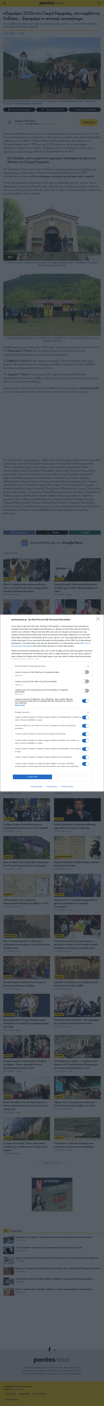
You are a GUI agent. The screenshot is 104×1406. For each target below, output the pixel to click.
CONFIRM (32, 777)
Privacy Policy (67, 786)
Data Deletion (37, 786)
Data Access (52, 786)
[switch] (85, 672)
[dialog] (52, 703)
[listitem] (52, 666)
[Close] (98, 619)
